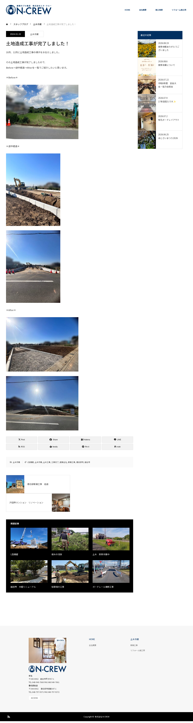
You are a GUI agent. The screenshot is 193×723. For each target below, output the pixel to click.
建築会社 (63, 462)
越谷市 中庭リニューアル (24, 586)
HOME (127, 9)
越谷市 (87, 462)
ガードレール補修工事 (103, 586)
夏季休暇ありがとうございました (168, 48)
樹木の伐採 (57, 554)
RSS (8, 716)
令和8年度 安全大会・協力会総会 (167, 85)
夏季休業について (166, 64)
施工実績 (159, 9)
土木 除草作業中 (101, 554)
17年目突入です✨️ (167, 101)
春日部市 (80, 462)
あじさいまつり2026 (168, 138)
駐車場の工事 (58, 586)
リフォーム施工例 (179, 9)
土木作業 (34, 34)
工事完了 (55, 462)
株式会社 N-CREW (102, 716)
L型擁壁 (30, 462)
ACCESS (34, 698)
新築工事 (71, 462)
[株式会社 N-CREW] (28, 10)
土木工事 (46, 462)
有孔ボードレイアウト (168, 119)
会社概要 (142, 9)
